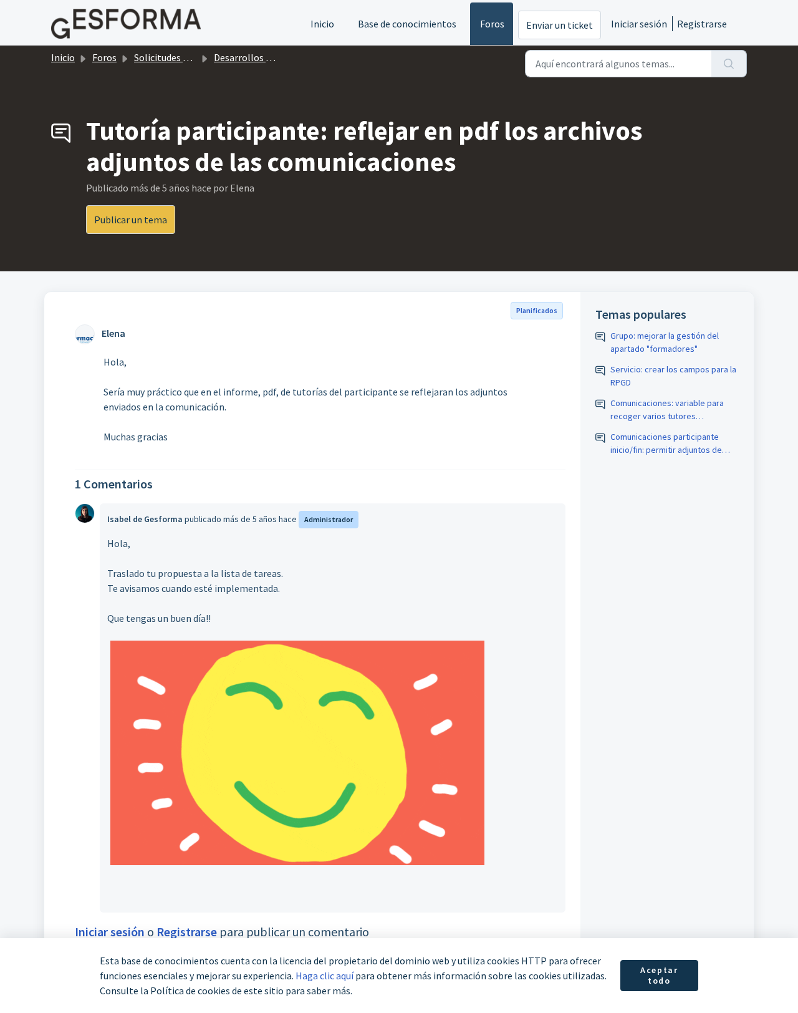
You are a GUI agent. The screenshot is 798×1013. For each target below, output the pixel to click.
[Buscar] (729, 63)
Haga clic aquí (324, 975)
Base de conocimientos (407, 23)
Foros (492, 23)
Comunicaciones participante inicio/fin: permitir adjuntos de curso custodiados (666, 444)
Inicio (322, 23)
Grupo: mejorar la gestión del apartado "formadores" (664, 342)
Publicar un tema (130, 219)
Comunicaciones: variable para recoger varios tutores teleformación (667, 410)
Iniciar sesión (639, 23)
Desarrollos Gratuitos (260, 57)
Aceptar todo (659, 975)
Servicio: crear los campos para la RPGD (673, 376)
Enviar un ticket (559, 25)
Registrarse (702, 23)
